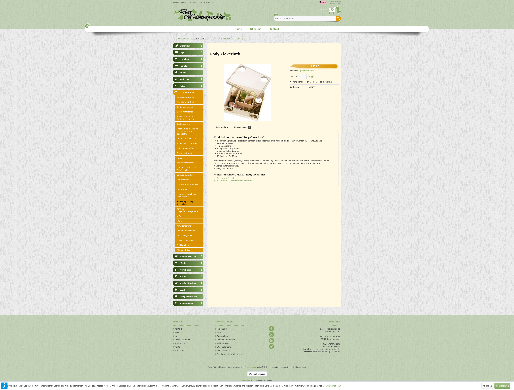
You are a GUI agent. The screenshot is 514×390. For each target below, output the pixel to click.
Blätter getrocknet (185, 107)
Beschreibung (222, 127)
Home (238, 28)
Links (177, 336)
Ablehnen (487, 386)
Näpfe (179, 221)
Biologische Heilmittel (186, 102)
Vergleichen (297, 82)
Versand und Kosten (226, 340)
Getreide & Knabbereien (188, 184)
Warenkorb (180, 343)
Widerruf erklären (257, 374)
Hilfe (177, 332)
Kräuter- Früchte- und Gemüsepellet (186, 168)
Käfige (179, 216)
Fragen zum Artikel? (225, 178)
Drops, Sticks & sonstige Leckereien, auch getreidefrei (187, 131)
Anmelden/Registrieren (182, 2)
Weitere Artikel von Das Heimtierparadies (235, 180)
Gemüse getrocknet (185, 175)
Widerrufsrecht (224, 347)
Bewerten (327, 82)
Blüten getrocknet (185, 111)
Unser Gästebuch (182, 340)
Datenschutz (222, 336)
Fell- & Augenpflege (185, 148)
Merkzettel (179, 350)
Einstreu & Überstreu (186, 138)
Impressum (222, 329)
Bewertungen (242, 127)
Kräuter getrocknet (185, 162)
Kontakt (274, 28)
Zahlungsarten (223, 343)
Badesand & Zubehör (186, 97)
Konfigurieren (502, 386)
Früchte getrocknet (185, 153)
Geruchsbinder (183, 179)
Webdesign (246, 380)
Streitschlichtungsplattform (229, 354)
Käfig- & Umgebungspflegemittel (187, 210)
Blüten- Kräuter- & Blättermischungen (185, 117)
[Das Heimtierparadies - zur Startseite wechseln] (202, 15)
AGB (219, 332)
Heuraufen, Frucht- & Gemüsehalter (186, 195)
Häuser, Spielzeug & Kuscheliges (186, 202)
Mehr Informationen (332, 386)
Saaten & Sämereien (186, 230)
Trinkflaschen (183, 245)
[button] (4, 386)
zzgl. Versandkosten (306, 70)
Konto (177, 347)
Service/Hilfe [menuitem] (209, 2)
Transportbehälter (185, 240)
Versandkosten (250, 367)
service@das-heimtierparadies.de (325, 349)
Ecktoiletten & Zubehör (187, 143)
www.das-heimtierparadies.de (326, 351)
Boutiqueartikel (183, 124)
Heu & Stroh (182, 189)
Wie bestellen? (223, 350)
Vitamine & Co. (183, 250)
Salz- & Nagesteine (185, 235)
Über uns (255, 28)
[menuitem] (198, 2)
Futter (179, 158)
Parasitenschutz (184, 226)
